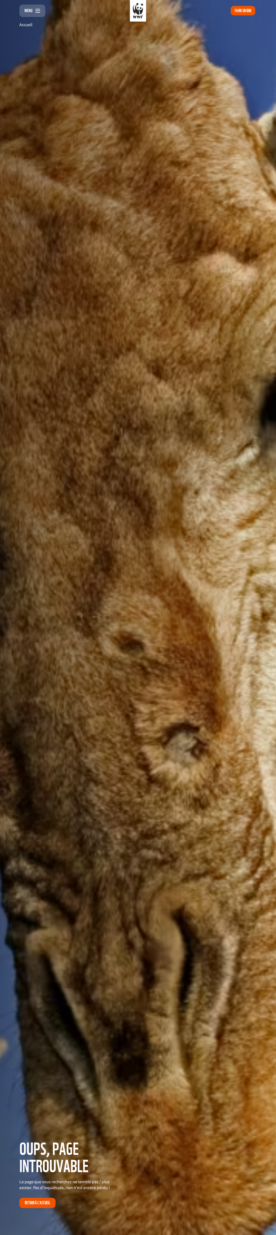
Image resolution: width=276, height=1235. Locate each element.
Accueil (25, 25)
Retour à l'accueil (37, 1202)
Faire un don (243, 10)
